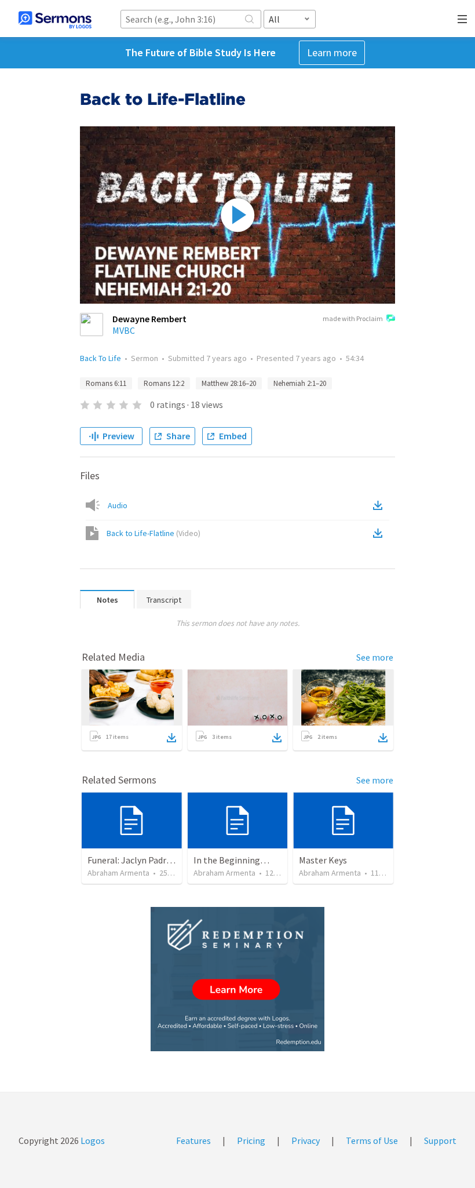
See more (374, 657)
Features (193, 1140)
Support (440, 1140)
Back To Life (100, 358)
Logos (92, 1140)
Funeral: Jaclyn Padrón (132, 860)
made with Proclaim (353, 318)
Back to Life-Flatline (153, 533)
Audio (117, 505)
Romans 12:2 (164, 383)
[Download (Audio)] (380, 505)
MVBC (123, 330)
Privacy (305, 1140)
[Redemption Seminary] (237, 979)
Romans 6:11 (106, 383)
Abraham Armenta (118, 873)
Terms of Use (372, 1140)
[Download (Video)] (380, 533)
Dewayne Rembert (149, 319)
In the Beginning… (231, 860)
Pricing (251, 1140)
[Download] (171, 737)
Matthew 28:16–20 (229, 383)
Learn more (332, 52)
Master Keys (323, 860)
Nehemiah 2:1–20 (299, 383)
